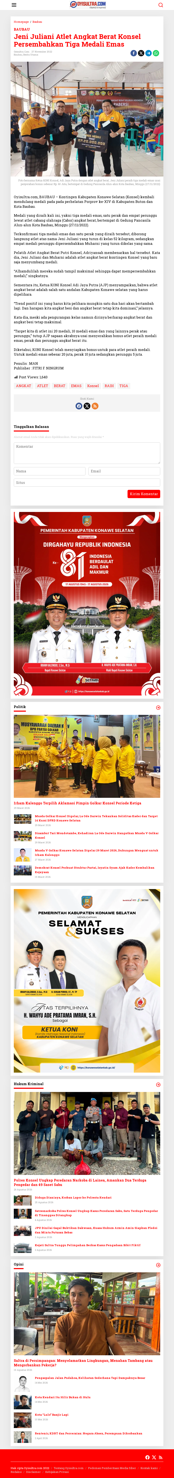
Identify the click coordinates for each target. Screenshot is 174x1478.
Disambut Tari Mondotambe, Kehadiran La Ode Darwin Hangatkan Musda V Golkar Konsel (97, 835)
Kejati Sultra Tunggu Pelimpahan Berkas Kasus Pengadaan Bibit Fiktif (87, 1245)
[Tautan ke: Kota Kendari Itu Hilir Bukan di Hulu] (23, 1401)
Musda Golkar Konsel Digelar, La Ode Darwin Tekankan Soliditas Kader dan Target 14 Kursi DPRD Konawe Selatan (96, 818)
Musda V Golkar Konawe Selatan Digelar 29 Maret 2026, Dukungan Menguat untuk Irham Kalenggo (96, 852)
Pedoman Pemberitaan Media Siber (112, 1468)
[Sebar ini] (133, 53)
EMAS (76, 385)
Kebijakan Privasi (57, 1472)
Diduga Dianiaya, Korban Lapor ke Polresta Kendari (73, 1197)
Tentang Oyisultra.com (69, 1468)
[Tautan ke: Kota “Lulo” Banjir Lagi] (23, 1420)
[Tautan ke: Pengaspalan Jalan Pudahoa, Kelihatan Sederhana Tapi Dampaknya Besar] (23, 1383)
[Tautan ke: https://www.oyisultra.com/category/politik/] (158, 707)
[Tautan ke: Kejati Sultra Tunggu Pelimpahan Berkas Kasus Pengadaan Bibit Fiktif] (23, 1247)
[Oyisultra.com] (88, 4)
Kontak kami (149, 1468)
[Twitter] (87, 406)
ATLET (42, 385)
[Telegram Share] (148, 53)
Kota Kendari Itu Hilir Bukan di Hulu (63, 1397)
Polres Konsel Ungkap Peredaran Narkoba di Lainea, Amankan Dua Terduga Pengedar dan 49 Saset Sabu (80, 1182)
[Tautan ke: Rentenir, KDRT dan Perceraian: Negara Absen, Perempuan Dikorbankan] (23, 1436)
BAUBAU (22, 29)
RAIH (109, 385)
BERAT (59, 385)
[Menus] (14, 5)
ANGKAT (23, 385)
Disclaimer (33, 1472)
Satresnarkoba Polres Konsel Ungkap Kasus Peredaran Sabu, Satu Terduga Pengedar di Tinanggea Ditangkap (96, 1213)
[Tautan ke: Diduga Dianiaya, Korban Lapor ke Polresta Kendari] (23, 1200)
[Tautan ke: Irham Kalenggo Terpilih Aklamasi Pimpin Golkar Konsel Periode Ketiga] (87, 756)
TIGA (123, 385)
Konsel (93, 385)
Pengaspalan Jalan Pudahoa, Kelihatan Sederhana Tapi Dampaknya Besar (90, 1378)
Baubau (18, 54)
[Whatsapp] (156, 53)
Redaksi (16, 1472)
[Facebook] (79, 406)
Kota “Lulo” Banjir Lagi (52, 1415)
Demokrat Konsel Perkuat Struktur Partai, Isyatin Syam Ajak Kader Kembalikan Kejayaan (94, 870)
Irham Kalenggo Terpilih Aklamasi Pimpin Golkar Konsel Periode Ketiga (77, 803)
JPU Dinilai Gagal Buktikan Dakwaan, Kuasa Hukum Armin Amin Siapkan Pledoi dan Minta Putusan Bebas (96, 1230)
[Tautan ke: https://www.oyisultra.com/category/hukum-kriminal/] (158, 1084)
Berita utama (30, 54)
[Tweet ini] (141, 53)
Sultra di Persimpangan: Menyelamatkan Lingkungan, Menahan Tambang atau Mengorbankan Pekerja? (83, 1362)
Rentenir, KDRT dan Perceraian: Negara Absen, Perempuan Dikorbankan (88, 1433)
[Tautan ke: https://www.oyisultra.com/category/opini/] (158, 1265)
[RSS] (95, 406)
